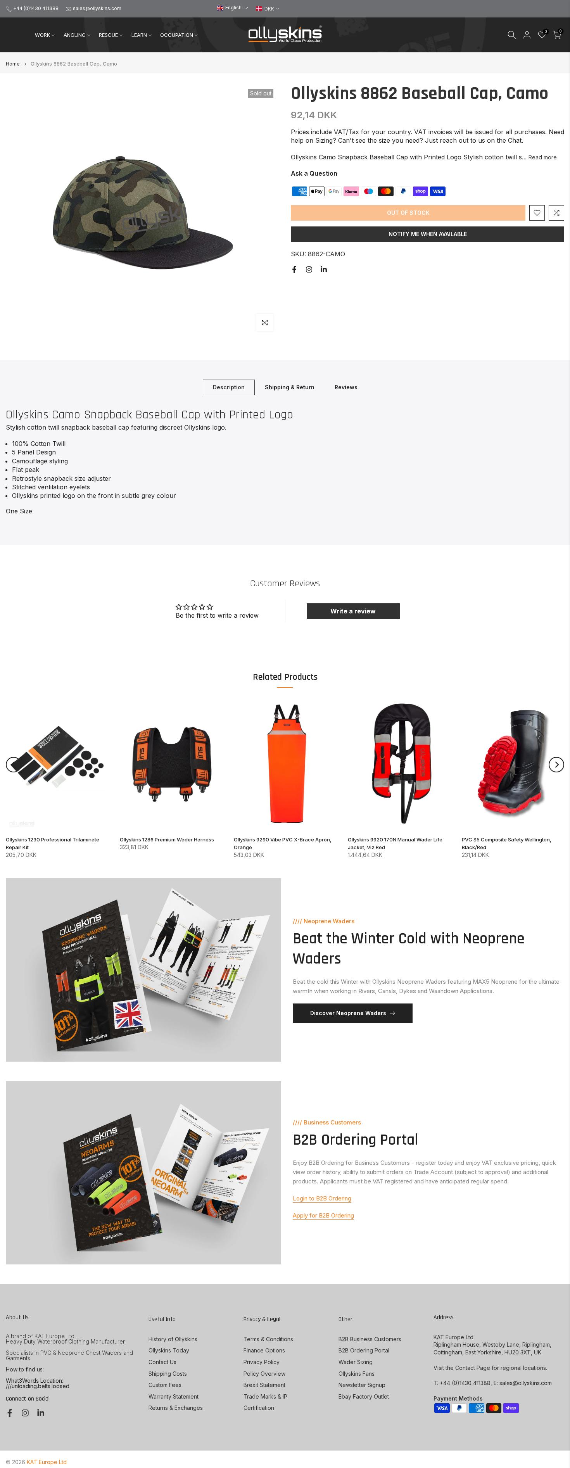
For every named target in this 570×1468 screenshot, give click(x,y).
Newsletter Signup (362, 1385)
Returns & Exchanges (176, 1407)
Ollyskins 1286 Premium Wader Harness (167, 840)
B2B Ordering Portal (364, 1350)
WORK (42, 35)
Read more (543, 157)
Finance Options (264, 1350)
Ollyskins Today (169, 1350)
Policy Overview (264, 1373)
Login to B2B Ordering (322, 1198)
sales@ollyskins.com (97, 8)
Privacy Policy (262, 1362)
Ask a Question (314, 173)
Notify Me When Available (428, 234)
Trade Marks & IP (265, 1396)
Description (229, 387)
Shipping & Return (289, 387)
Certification (259, 1407)
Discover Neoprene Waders (348, 1013)
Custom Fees (165, 1385)
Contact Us (162, 1362)
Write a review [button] (353, 611)
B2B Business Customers (370, 1339)
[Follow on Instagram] (309, 269)
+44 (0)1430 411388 (36, 8)
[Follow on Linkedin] (323, 269)
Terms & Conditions (268, 1339)
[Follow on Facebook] (294, 269)
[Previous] (13, 764)
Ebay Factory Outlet (364, 1396)
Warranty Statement (174, 1396)
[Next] (556, 764)
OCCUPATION (176, 35)
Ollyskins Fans (357, 1373)
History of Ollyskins (173, 1339)
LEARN (139, 35)
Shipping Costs (168, 1373)
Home (13, 63)
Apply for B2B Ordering (323, 1215)
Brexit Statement (264, 1385)
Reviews (346, 387)
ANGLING (75, 35)
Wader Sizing (356, 1362)
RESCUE (108, 35)
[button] (232, 8)
